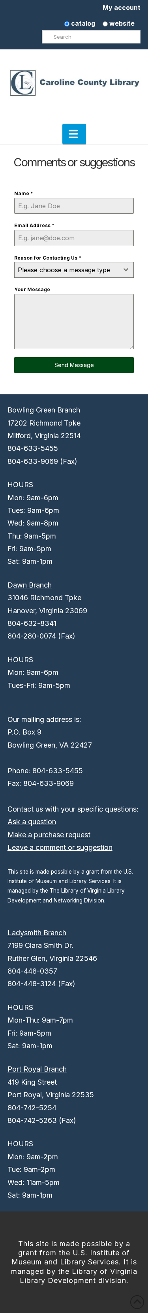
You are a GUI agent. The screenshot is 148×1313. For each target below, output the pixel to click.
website (121, 23)
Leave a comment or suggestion (59, 847)
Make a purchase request (48, 835)
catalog (82, 23)
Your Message (32, 289)
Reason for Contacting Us (47, 258)
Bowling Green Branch (43, 410)
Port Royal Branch (37, 1069)
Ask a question (31, 822)
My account (122, 7)
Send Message (74, 365)
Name (23, 193)
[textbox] (67, 269)
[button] (74, 134)
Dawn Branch (29, 585)
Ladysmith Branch (36, 933)
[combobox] (74, 270)
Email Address (34, 225)
